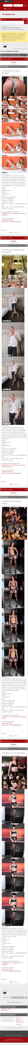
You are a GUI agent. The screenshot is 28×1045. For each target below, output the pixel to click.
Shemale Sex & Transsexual (7, 29)
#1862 (25, 237)
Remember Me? (8, 8)
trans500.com (4, 1009)
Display (18, 55)
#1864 (25, 741)
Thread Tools (4, 55)
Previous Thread (10, 1002)
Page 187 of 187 (5, 44)
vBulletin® (14, 1039)
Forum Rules (19, 1024)
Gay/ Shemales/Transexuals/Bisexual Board (10, 27)
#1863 (25, 489)
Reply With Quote (14, 232)
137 (19, 44)
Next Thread (18, 1002)
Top (26, 997)
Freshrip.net (3, 230)
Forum (5, 26)
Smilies (17, 1018)
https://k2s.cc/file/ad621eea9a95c (11, 221)
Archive (18, 1035)
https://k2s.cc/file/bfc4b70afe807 (11, 971)
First (11, 44)
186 (2, 46)
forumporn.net (8, 14)
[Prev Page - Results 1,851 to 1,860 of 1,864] (14, 44)
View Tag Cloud (4, 1010)
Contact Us (8, 1035)
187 (5, 46)
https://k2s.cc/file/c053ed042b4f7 (11, 473)
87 (16, 44)
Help (7, 1)
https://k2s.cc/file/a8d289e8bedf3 (11, 725)
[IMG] (17, 1020)
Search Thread (12, 55)
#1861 (25, 58)
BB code (18, 1017)
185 (24, 44)
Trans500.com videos (11, 51)
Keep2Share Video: (7, 220)
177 (21, 44)
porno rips (13, 1035)
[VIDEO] (17, 1021)
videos (9, 1009)
